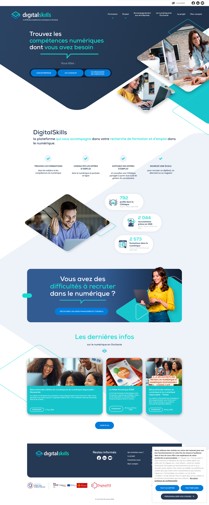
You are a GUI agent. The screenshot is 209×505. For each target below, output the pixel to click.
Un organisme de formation (97, 73)
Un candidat (71, 73)
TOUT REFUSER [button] (191, 488)
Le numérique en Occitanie (164, 14)
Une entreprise (43, 73)
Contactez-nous (134, 460)
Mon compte (196, 14)
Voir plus (104, 425)
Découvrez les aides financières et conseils (81, 311)
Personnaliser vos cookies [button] (177, 497)
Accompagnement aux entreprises (142, 14)
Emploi (125, 14)
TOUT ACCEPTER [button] (167, 488)
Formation (113, 14)
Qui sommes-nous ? (135, 452)
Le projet (181, 14)
